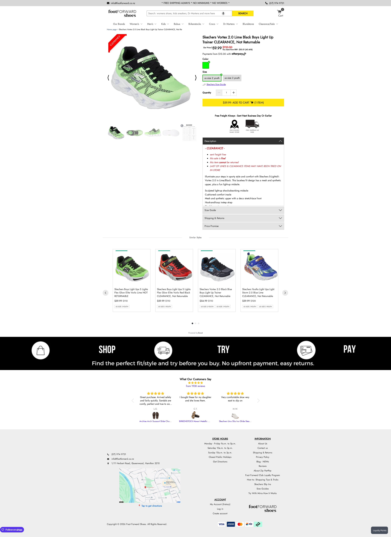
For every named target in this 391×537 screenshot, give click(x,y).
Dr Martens (228, 24)
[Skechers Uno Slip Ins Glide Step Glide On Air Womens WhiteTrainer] (235, 415)
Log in (220, 509)
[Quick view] (147, 282)
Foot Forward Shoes (136, 524)
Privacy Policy (262, 457)
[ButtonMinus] (219, 93)
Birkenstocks (194, 24)
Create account (220, 513)
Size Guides (263, 488)
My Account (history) (220, 504)
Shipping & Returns (262, 452)
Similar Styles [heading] (195, 237)
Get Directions (220, 461)
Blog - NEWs (262, 461)
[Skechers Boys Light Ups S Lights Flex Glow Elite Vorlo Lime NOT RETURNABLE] (132, 267)
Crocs (212, 24)
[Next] (285, 293)
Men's (150, 24)
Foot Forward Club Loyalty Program (262, 475)
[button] (133, 400)
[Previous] (105, 293)
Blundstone (248, 24)
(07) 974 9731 (276, 3)
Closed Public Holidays (220, 457)
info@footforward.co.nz (123, 3)
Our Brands (119, 24)
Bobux (177, 24)
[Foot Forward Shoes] (122, 13)
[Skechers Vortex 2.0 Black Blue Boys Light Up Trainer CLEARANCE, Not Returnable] (218, 267)
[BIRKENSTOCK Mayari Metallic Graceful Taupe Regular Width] (195, 415)
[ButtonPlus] (233, 93)
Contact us (263, 448)
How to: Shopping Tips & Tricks (262, 479)
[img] (195, 383)
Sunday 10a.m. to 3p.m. (220, 452)
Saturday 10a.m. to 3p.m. (220, 448)
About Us (262, 443)
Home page (112, 29)
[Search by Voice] (223, 13)
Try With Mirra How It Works (262, 493)
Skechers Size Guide (216, 84)
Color (205, 58)
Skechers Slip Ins (262, 484)
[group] (131, 280)
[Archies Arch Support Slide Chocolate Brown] (155, 415)
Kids (163, 24)
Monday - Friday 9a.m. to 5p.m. (220, 443)
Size (205, 71)
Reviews (263, 466)
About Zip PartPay (262, 470)
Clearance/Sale (267, 24)
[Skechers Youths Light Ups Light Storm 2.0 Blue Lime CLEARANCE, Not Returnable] (260, 267)
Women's (134, 24)
